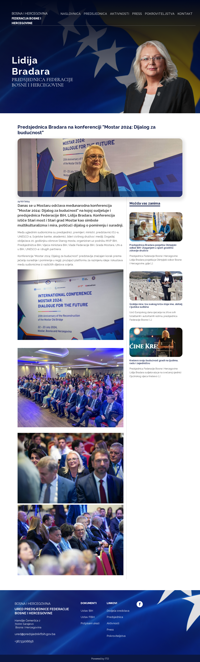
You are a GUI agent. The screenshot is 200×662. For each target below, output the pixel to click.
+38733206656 (24, 641)
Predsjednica (95, 14)
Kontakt (185, 14)
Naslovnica (71, 14)
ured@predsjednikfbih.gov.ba (35, 634)
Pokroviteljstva (160, 14)
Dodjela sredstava (118, 610)
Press (137, 14)
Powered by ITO (100, 658)
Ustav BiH (87, 610)
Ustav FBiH (88, 617)
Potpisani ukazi (90, 623)
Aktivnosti (119, 14)
